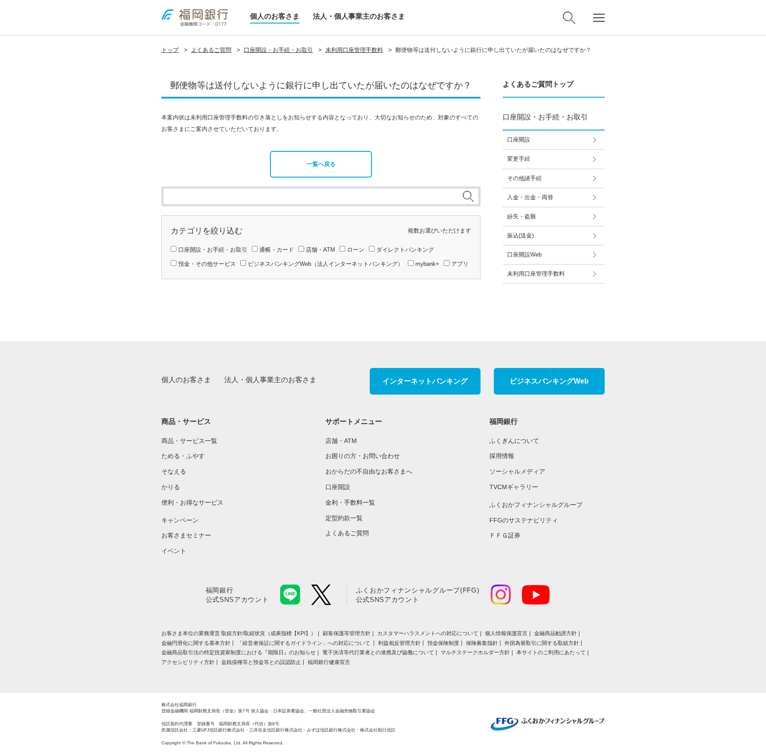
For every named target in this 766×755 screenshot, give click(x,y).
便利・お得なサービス (192, 502)
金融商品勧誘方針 (555, 633)
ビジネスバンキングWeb (549, 381)
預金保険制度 (443, 643)
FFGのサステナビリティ (523, 520)
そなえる (173, 471)
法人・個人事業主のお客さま (359, 16)
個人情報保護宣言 (506, 633)
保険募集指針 (482, 643)
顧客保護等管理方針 (347, 633)
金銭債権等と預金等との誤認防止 (261, 662)
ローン (355, 249)
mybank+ (427, 264)
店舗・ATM (320, 249)
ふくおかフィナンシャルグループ (535, 504)
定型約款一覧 (344, 518)
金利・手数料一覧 (350, 502)
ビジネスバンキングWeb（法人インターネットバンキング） (325, 264)
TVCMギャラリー (513, 486)
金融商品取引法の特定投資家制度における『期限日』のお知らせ (238, 652)
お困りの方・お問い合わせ (362, 455)
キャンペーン (180, 520)
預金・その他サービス (207, 264)
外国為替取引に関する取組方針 (541, 643)
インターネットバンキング (425, 381)
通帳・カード (276, 249)
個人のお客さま (275, 16)
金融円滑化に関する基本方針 (196, 643)
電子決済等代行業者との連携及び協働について (378, 652)
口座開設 (337, 486)
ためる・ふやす (183, 455)
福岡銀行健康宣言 (329, 662)
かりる (170, 486)
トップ (170, 50)
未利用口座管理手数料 (354, 50)
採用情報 (501, 455)
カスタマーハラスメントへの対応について (427, 633)
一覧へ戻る (321, 164)
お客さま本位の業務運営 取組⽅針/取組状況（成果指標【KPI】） (238, 633)
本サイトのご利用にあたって (551, 652)
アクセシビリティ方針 (188, 662)
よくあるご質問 (211, 50)
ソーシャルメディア (517, 471)
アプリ (460, 264)
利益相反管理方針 (399, 643)
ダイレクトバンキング (405, 249)
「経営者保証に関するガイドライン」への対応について (304, 643)
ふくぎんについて (514, 440)
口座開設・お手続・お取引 (278, 50)
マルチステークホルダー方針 (475, 652)
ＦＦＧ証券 (504, 535)
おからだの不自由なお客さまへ (368, 471)
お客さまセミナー (186, 535)
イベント (173, 550)
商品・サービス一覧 (189, 440)
